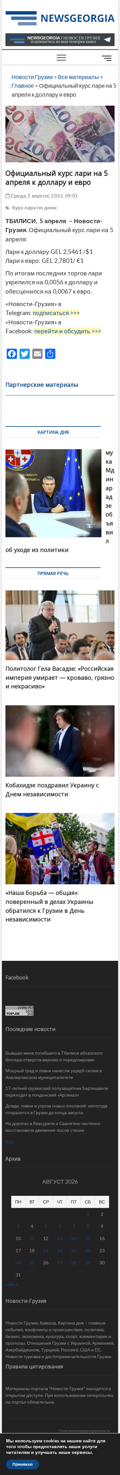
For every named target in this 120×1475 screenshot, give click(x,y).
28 (73, 1262)
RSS (9, 1142)
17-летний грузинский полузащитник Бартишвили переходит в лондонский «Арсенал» (56, 1091)
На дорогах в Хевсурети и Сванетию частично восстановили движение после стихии (52, 1127)
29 (88, 1262)
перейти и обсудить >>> (67, 331)
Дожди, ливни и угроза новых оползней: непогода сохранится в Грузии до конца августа (56, 1109)
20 (59, 1250)
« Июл (11, 1284)
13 (59, 1238)
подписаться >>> (56, 312)
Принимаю (22, 1464)
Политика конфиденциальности (84, 1431)
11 (32, 1238)
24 (18, 1262)
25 (32, 1262)
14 (73, 1238)
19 (45, 1250)
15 (88, 1238)
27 (59, 1262)
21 (73, 1250)
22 (88, 1250)
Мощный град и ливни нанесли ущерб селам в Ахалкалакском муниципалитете (53, 1074)
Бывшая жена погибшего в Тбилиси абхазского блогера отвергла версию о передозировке (54, 1056)
